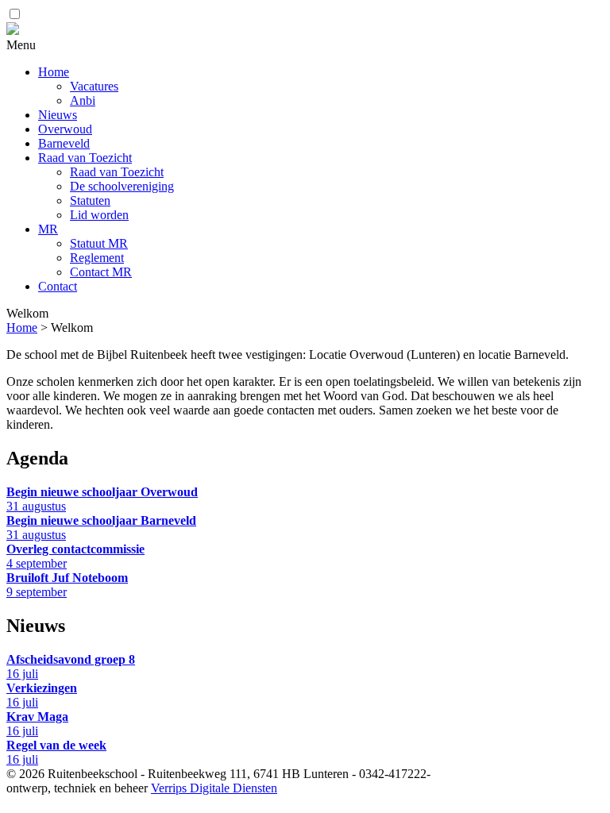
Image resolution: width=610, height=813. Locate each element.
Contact (57, 286)
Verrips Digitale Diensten (214, 788)
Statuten (90, 200)
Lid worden (99, 215)
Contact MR (101, 272)
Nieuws (57, 114)
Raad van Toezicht (85, 157)
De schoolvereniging (122, 186)
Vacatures (94, 86)
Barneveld (64, 143)
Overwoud (65, 129)
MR (48, 229)
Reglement (97, 257)
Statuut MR (99, 243)
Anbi (82, 100)
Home (53, 72)
